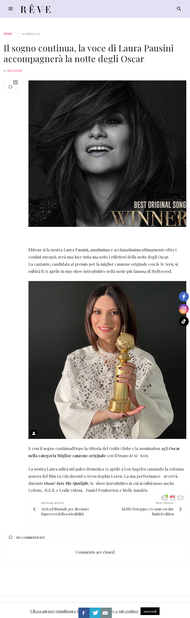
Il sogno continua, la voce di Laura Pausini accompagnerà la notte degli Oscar (89, 53)
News (8, 33)
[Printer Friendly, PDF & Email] (172, 497)
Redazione (14, 70)
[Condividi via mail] (106, 613)
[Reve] (35, 9)
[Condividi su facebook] (84, 613)
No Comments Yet (30, 538)
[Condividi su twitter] (95, 613)
